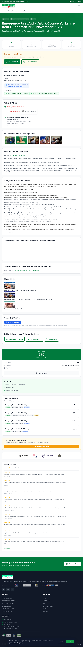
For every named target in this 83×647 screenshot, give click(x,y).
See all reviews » (8, 548)
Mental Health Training (8, 600)
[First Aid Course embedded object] (56, 140)
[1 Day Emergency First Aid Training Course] (10, 140)
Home (4, 11)
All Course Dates (31, 62)
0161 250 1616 (8, 1)
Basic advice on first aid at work (15, 309)
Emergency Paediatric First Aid (15, 86)
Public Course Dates (16, 339)
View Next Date (13, 62)
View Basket (52, 339)
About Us (45, 598)
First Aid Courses (7, 598)
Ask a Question (42, 373)
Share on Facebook (13, 322)
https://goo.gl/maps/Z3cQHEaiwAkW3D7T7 (27, 270)
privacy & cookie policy (16, 643)
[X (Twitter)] (12, 589)
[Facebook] (3, 589)
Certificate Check (48, 606)
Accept (70, 642)
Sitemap (45, 611)
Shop (44, 608)
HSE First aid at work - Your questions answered (20, 290)
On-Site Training (7, 611)
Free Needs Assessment (42, 446)
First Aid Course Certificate (17, 155)
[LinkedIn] (8, 589)
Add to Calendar (30, 111)
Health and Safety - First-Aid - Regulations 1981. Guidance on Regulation (28, 299)
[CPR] (21, 140)
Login (79, 1)
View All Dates (74, 564)
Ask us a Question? (34, 339)
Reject (61, 642)
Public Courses (12, 11)
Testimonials (46, 600)
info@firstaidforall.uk (21, 1)
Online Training (6, 606)
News (44, 603)
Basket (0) (73, 1)
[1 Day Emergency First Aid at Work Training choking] (33, 140)
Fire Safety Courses (8, 603)
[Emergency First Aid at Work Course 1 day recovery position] (45, 140)
